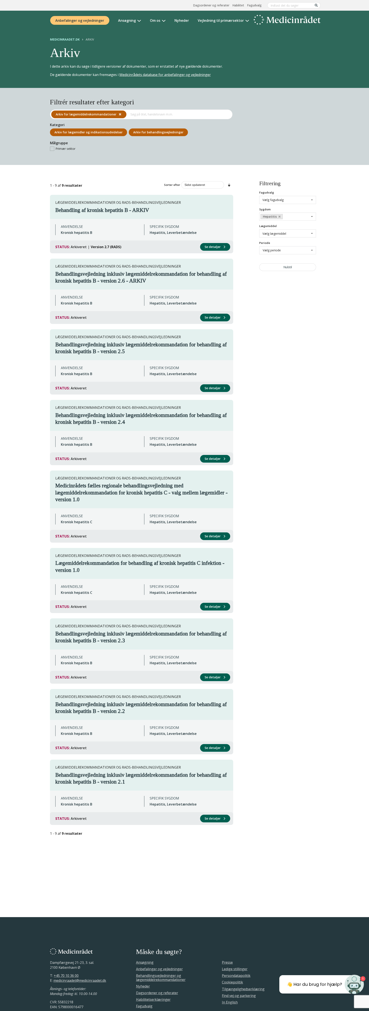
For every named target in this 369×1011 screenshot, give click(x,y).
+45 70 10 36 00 (66, 975)
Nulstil (287, 267)
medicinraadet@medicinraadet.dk (79, 980)
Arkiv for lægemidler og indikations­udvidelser (88, 132)
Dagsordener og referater (211, 5)
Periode (264, 243)
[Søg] (316, 5)
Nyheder (181, 20)
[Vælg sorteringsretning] (229, 185)
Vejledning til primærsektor (221, 20)
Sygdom (265, 209)
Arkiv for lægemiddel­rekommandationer (86, 114)
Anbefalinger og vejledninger (79, 20)
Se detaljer (213, 247)
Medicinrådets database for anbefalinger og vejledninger (165, 74)
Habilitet (238, 5)
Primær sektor (65, 149)
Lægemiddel (268, 226)
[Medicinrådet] (287, 20)
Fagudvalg (254, 5)
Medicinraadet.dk (65, 39)
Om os (155, 20)
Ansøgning (127, 20)
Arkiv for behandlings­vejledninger (158, 132)
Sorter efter (172, 185)
